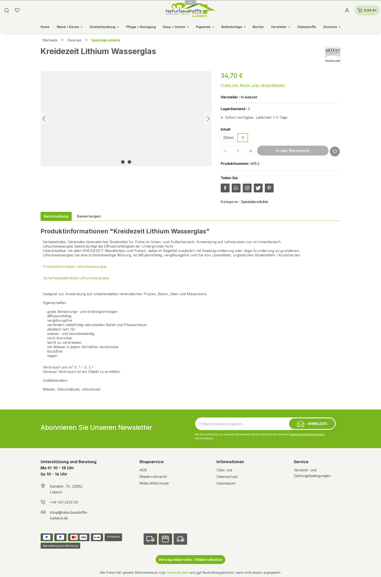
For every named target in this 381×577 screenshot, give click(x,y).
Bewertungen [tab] (89, 216)
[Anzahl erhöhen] (251, 151)
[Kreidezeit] (332, 54)
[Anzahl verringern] (225, 151)
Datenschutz (227, 476)
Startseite (50, 40)
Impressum (226, 483)
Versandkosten (178, 572)
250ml (228, 137)
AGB (143, 470)
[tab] (56, 216)
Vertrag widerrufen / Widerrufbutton (190, 559)
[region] (126, 118)
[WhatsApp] (236, 188)
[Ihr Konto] (347, 10)
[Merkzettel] (17, 10)
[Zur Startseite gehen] (190, 10)
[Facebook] (225, 188)
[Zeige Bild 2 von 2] (129, 162)
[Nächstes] (208, 118)
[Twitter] (258, 188)
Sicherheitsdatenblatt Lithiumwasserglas (76, 278)
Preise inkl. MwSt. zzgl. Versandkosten (253, 85)
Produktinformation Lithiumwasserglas (75, 266)
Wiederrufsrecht (153, 476)
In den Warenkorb (292, 150)
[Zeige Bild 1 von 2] (123, 162)
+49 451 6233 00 (64, 502)
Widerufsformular (154, 483)
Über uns (224, 470)
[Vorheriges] (44, 118)
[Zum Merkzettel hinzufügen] (335, 151)
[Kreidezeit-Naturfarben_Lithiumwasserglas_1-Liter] (126, 118)
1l (242, 137)
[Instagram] (247, 188)
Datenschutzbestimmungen (307, 434)
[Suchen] (6, 10)
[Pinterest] (269, 188)
